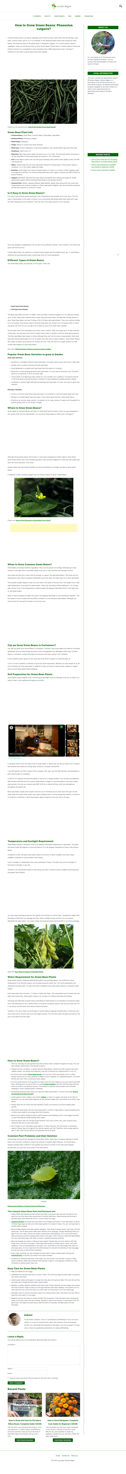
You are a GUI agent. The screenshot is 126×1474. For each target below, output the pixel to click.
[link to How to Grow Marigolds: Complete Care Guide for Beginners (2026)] (63, 1405)
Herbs (77, 16)
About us (74, 1455)
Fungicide (88, 16)
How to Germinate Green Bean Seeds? (42, 127)
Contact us (65, 1455)
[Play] (72, 743)
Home (58, 1455)
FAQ (69, 16)
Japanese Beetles (17, 1222)
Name (10, 1368)
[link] (11, 727)
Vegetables (59, 16)
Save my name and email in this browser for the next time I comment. (34, 1378)
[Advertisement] (43, 528)
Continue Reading (25, 1440)
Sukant (28, 1315)
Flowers (37, 16)
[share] (61, 726)
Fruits (47, 16)
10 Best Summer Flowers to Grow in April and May (33, 349)
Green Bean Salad (21, 727)
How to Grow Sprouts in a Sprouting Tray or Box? (33, 520)
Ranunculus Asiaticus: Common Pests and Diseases (26, 1206)
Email (10, 1373)
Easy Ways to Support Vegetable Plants (29, 972)
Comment (12, 1345)
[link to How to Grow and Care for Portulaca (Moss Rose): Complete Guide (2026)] (25, 1405)
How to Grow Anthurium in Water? (103, 170)
